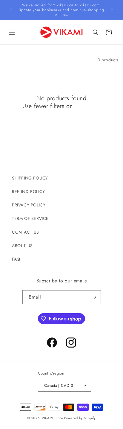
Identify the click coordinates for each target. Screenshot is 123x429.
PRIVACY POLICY (28, 205)
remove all (87, 106)
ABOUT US (22, 246)
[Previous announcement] (11, 9)
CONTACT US (25, 232)
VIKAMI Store (52, 418)
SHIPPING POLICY (30, 178)
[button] (12, 32)
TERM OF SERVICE (30, 218)
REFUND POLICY (28, 191)
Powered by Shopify (80, 418)
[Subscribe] (94, 297)
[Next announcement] (112, 9)
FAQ (16, 259)
